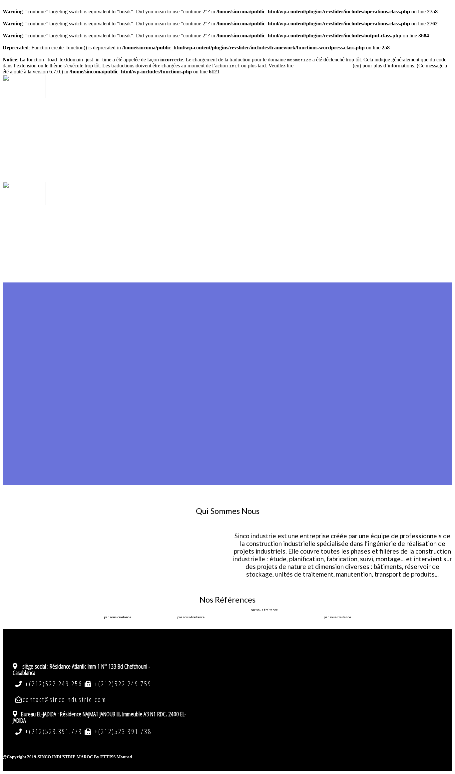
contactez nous (240, 163)
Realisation (239, 150)
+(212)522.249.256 (54, 683)
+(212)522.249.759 (122, 683)
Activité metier (240, 136)
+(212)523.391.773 (54, 731)
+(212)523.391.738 (122, 731)
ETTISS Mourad (116, 756)
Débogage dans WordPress (323, 65)
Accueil (240, 110)
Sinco (240, 123)
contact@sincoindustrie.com (64, 699)
